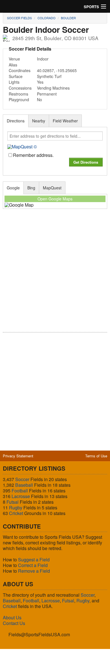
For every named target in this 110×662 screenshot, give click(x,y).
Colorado (47, 18)
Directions (16, 121)
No (39, 99)
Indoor (43, 59)
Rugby (15, 507)
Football (20, 490)
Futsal (12, 502)
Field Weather (65, 121)
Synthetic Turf (49, 76)
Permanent (47, 94)
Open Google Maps (55, 199)
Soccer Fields (19, 18)
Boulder (68, 18)
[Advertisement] (55, 274)
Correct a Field (33, 565)
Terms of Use (96, 455)
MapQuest (52, 188)
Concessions (20, 88)
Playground (19, 99)
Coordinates (19, 70)
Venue (14, 59)
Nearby (38, 121)
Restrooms (18, 94)
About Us (12, 617)
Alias (13, 65)
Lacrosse (21, 496)
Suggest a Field (34, 559)
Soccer (22, 479)
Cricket (16, 513)
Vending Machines (53, 88)
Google (13, 188)
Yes (40, 82)
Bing (31, 188)
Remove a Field (34, 571)
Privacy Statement (18, 455)
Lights (14, 82)
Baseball (24, 485)
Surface (16, 76)
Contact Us (14, 623)
